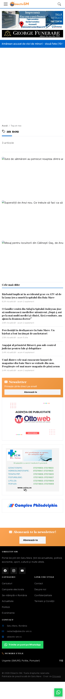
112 (61, 660)
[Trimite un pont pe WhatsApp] (58, 692)
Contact (38, 583)
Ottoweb (56, 676)
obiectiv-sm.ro (14, 636)
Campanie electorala (13, 589)
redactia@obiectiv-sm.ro (19, 631)
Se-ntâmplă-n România (14, 595)
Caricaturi (7, 583)
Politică (6, 607)
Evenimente (8, 612)
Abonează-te (30, 392)
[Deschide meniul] (5, 4)
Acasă (5, 125)
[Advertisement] (32, 81)
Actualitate (7, 601)
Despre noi (40, 589)
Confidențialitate (43, 595)
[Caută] (59, 4)
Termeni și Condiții (44, 601)
